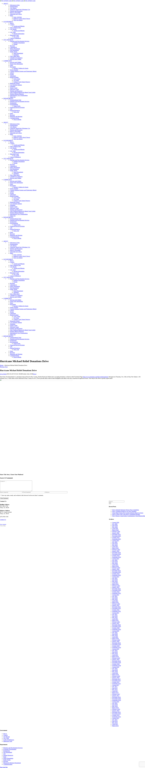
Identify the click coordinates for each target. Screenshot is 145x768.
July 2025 (114, 542)
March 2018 (115, 674)
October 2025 (115, 537)
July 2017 (114, 686)
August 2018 (115, 667)
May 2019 (115, 653)
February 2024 (116, 567)
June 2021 (115, 616)
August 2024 (115, 558)
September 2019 (116, 647)
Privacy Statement (3, 524)
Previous (2, 367)
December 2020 (116, 625)
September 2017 (116, 683)
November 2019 (116, 644)
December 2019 (116, 643)
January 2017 (115, 695)
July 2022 (114, 596)
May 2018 (115, 671)
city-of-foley (3, 374)
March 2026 (115, 530)
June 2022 (115, 597)
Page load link (4, 767)
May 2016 (115, 706)
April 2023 (115, 582)
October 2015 (115, 715)
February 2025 (116, 549)
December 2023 (116, 570)
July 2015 (114, 719)
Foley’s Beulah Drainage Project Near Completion (125, 510)
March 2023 (115, 584)
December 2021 (116, 607)
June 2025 (115, 543)
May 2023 (115, 581)
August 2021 (115, 613)
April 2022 (115, 600)
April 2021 (115, 619)
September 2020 (116, 629)
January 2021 (115, 623)
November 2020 (116, 626)
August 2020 (115, 631)
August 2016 (115, 701)
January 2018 (115, 677)
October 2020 (115, 628)
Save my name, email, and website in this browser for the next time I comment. (22, 495)
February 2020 (116, 640)
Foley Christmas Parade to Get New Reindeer (124, 511)
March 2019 (115, 656)
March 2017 (115, 692)
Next (6, 367)
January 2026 (115, 533)
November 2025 (116, 536)
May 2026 (115, 527)
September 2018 (116, 665)
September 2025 (116, 539)
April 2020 (115, 637)
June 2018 (115, 670)
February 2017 (116, 694)
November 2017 (116, 680)
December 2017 (116, 679)
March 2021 (115, 620)
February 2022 (116, 604)
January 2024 (115, 569)
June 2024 (115, 561)
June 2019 (115, 652)
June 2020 (115, 634)
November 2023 (116, 572)
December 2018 (116, 661)
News (34, 374)
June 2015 (115, 721)
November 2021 (116, 608)
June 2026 (115, 525)
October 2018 (115, 664)
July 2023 (114, 578)
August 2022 (115, 594)
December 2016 (116, 697)
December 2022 (116, 588)
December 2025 (116, 534)
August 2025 (115, 540)
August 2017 (115, 685)
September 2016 (116, 700)
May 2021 (115, 617)
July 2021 (114, 614)
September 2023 (116, 575)
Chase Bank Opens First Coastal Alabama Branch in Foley (127, 513)
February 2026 (116, 531)
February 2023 (116, 585)
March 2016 (115, 707)
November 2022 (116, 590)
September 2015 (116, 716)
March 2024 (115, 566)
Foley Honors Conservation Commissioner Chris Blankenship (128, 516)
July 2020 (114, 632)
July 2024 (114, 560)
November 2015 (116, 713)
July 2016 (114, 703)
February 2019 (116, 658)
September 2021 (116, 611)
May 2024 (115, 563)
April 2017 (115, 691)
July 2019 (114, 650)
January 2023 (115, 587)
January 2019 (115, 659)
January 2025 (115, 551)
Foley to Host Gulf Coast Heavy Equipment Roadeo (126, 514)
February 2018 (116, 676)
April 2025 (115, 546)
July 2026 (114, 524)
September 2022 (116, 593)
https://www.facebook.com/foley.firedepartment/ (95, 377)
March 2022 (115, 602)
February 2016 (116, 709)
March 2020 (115, 638)
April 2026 (115, 528)
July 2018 (114, 668)
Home (1, 365)
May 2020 (115, 635)
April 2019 (115, 655)
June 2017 (115, 688)
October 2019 (115, 646)
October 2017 (115, 682)
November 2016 (116, 698)
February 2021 (116, 622)
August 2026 (115, 522)
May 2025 (115, 545)
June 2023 (115, 579)
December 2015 (116, 712)
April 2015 (115, 724)
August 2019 (115, 649)
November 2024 (116, 554)
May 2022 (115, 599)
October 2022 (115, 591)
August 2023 (115, 576)
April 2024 (115, 564)
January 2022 (115, 605)
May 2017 (115, 689)
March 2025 (115, 548)
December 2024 (116, 552)
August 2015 (115, 718)
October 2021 (115, 610)
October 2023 (115, 573)
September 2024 (116, 557)
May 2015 (115, 722)
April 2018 (115, 673)
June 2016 (115, 704)
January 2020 (115, 641)
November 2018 (116, 662)
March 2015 (115, 726)
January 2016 (115, 710)
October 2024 (115, 555)
